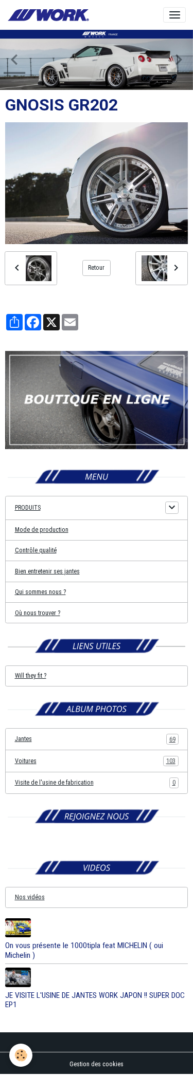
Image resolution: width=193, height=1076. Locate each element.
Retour (96, 267)
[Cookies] (20, 1055)
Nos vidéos (30, 897)
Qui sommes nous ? (40, 592)
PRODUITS (28, 507)
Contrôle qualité (36, 550)
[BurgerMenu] (174, 15)
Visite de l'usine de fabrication (95, 782)
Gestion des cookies (96, 1064)
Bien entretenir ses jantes (47, 571)
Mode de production (41, 529)
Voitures (95, 761)
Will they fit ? (30, 675)
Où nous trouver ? (37, 613)
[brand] (50, 15)
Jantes (95, 739)
